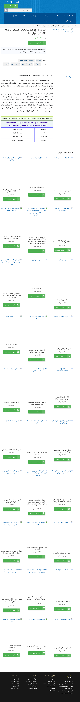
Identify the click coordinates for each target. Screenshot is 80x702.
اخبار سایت (51, 681)
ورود (17, 2)
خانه (73, 26)
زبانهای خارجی (68, 21)
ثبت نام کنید (7, 2)
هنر (57, 15)
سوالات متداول (32, 679)
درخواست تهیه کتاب (49, 684)
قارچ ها (6, 64)
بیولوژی (64, 26)
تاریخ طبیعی (15, 64)
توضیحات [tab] (68, 77)
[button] (62, 198)
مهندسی (33, 15)
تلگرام (15, 679)
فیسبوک (14, 684)
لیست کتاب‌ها (51, 686)
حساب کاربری (33, 688)
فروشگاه (52, 688)
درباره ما (52, 679)
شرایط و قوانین (32, 684)
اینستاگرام (14, 681)
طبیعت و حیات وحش (26, 60)
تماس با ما (52, 691)
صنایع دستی (46, 15)
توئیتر (15, 686)
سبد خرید (34, 686)
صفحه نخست (68, 15)
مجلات (46, 21)
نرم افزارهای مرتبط (31, 681)
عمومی (56, 21)
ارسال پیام (14, 688)
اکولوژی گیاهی (27, 64)
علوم (24, 15)
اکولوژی (37, 64)
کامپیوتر (14, 15)
